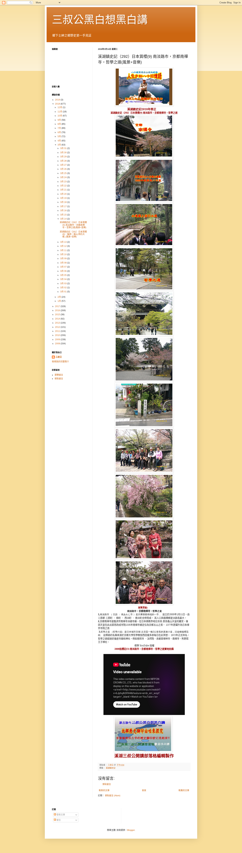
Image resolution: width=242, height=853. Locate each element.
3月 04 (63, 279)
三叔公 (58, 357)
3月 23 (63, 181)
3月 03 (63, 283)
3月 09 (63, 258)
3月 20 (63, 194)
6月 (59, 132)
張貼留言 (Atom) (112, 795)
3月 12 (63, 246)
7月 (59, 128)
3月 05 (63, 275)
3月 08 (63, 263)
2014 (58, 319)
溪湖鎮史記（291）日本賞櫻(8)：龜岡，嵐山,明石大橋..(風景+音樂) (73, 234)
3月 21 (63, 190)
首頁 (144, 790)
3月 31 (63, 148)
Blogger (131, 830)
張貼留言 (106, 784)
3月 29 (63, 156)
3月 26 (63, 169)
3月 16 (63, 210)
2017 (58, 306)
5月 (59, 136)
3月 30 (63, 152)
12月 (60, 107)
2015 (58, 314)
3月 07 (63, 267)
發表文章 (60, 814)
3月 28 (63, 161)
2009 (58, 339)
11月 (60, 111)
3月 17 (63, 206)
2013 (58, 323)
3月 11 (63, 250)
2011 (58, 331)
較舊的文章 (184, 790)
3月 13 (63, 242)
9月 (59, 120)
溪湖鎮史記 (111, 768)
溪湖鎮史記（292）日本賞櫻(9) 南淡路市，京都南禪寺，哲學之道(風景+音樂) (73, 225)
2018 (58, 104)
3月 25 (63, 173)
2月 (59, 297)
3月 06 (63, 271)
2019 (58, 100)
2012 (58, 327)
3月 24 (63, 177)
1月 (59, 301)
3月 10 (63, 254)
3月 (59, 145)
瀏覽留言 (59, 375)
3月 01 (63, 291)
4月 (59, 140)
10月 (60, 115)
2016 (58, 310)
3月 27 (63, 165)
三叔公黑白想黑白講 (100, 20)
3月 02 (63, 287)
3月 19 (63, 198)
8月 (59, 124)
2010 (58, 335)
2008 (58, 343)
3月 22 (63, 185)
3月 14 (63, 219)
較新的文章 (104, 790)
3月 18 (63, 202)
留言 (58, 820)
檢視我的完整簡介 (60, 361)
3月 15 (63, 215)
